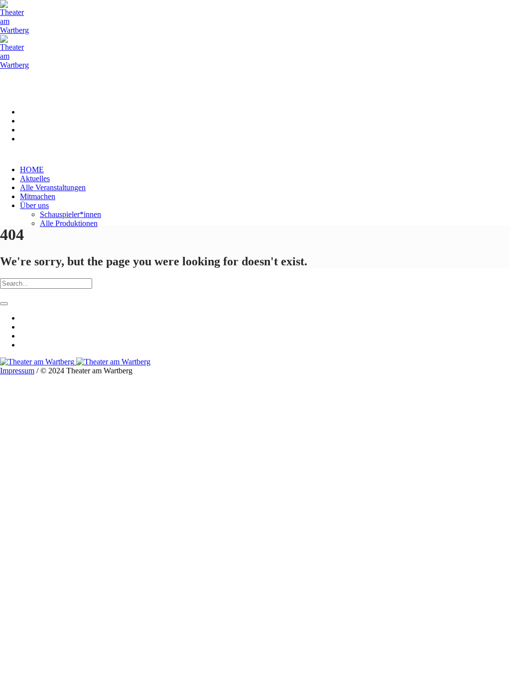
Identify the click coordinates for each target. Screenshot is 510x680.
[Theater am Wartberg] (75, 361)
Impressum (17, 370)
